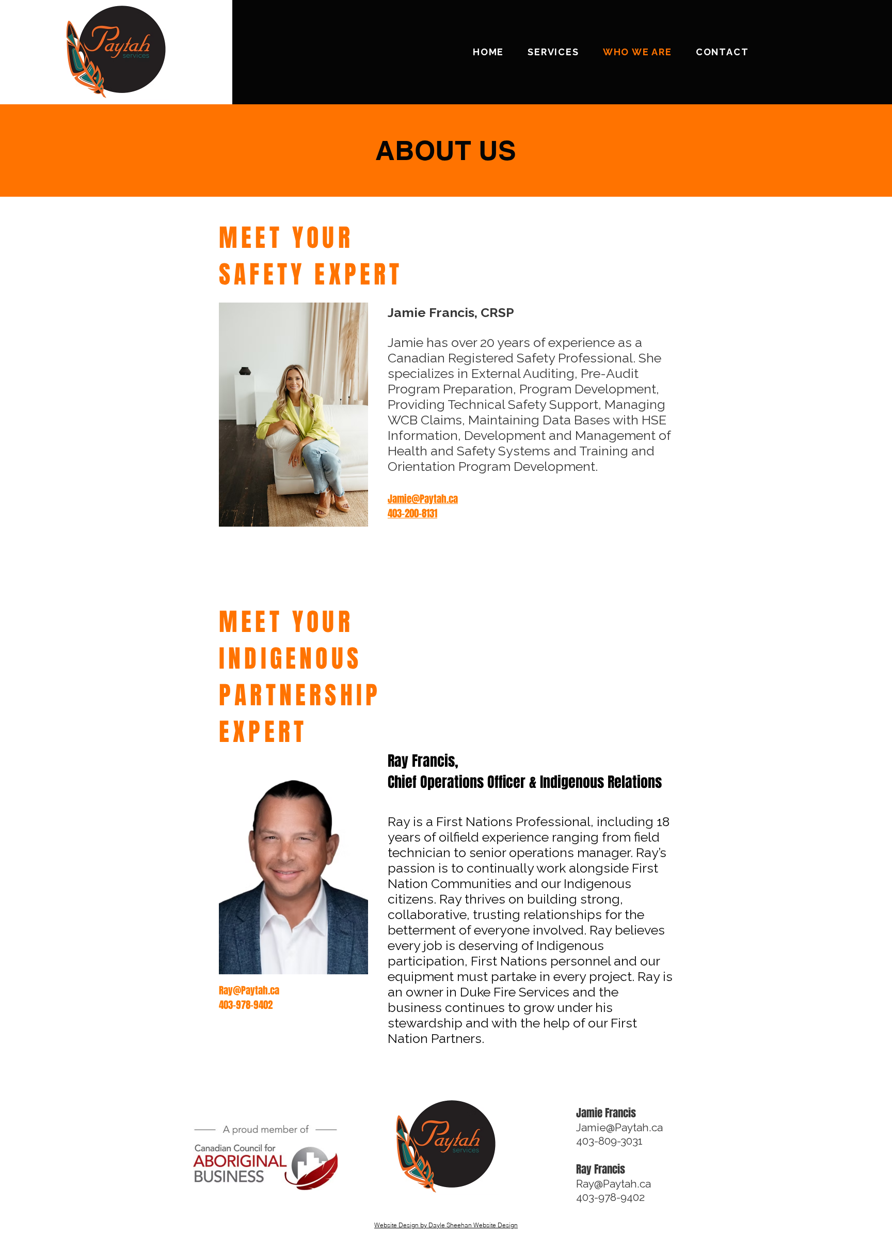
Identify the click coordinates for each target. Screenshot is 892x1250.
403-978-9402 (610, 1197)
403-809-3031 (612, 1140)
